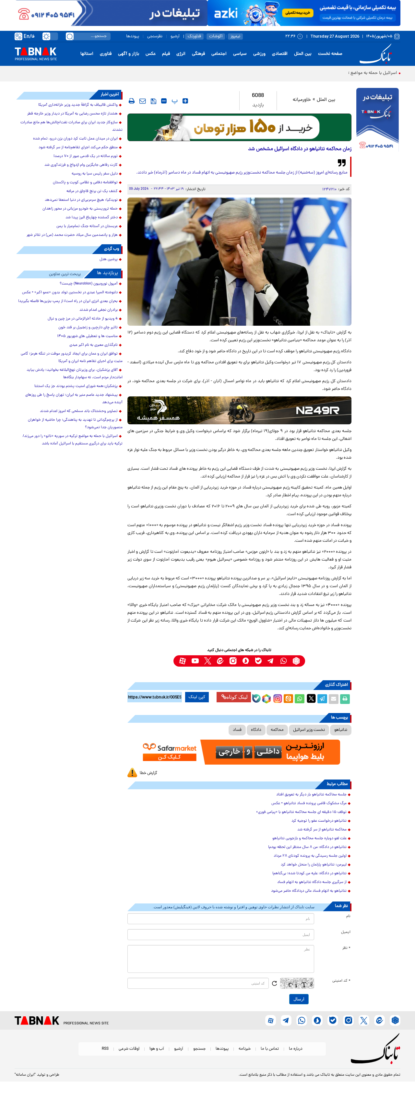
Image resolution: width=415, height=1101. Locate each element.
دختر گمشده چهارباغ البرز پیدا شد (91, 218)
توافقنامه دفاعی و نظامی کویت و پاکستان (85, 183)
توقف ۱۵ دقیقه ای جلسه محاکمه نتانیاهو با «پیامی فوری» (301, 812)
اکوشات (215, 36)
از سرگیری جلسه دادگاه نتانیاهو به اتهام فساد (312, 882)
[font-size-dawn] (164, 100)
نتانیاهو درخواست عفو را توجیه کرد (319, 821)
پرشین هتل (109, 259)
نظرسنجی (154, 36)
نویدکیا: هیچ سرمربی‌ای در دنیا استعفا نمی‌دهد (81, 200)
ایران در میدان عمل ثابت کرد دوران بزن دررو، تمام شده (75, 139)
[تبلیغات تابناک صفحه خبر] (377, 120)
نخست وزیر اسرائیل (309, 730)
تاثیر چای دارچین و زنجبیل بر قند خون (88, 328)
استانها (86, 54)
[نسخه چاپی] (345, 699)
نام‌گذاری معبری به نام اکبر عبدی (93, 345)
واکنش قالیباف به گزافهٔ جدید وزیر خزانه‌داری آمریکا (78, 105)
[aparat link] (182, 661)
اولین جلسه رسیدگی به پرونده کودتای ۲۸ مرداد (310, 856)
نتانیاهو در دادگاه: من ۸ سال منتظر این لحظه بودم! (307, 847)
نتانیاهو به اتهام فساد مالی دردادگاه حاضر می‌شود (309, 891)
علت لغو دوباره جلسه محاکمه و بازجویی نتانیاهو (309, 838)
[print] (131, 100)
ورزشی (259, 54)
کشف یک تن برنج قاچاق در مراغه (92, 191)
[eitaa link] (220, 661)
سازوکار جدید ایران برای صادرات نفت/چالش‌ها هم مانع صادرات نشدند (71, 126)
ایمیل (345, 932)
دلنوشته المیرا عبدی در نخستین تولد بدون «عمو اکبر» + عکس (70, 293)
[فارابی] (239, 127)
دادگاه (256, 730)
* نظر (346, 948)
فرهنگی (198, 54)
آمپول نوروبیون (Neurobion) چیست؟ (89, 284)
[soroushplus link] (246, 661)
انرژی (180, 54)
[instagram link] (233, 661)
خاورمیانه (302, 100)
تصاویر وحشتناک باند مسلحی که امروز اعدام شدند (79, 411)
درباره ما (295, 1049)
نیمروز (235, 36)
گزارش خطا (148, 773)
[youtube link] (195, 661)
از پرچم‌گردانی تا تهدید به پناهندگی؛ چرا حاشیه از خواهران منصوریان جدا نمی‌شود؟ (75, 423)
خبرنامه (245, 1049)
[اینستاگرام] (277, 698)
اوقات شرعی (129, 1049)
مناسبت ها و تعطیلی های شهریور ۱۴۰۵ (87, 336)
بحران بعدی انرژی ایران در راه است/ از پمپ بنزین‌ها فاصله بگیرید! (68, 301)
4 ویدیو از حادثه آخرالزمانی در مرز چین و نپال (83, 319)
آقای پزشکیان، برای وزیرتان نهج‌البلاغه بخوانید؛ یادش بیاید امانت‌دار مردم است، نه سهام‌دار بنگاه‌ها (75, 374)
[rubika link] (296, 661)
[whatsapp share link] (299, 699)
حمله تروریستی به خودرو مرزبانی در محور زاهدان (80, 209)
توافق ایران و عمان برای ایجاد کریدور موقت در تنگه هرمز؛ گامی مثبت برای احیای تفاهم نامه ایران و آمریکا (72, 357)
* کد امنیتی (341, 981)
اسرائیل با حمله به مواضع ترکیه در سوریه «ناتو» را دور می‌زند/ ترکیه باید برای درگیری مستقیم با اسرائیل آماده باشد (73, 440)
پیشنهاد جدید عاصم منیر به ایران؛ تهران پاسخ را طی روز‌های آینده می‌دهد (74, 398)
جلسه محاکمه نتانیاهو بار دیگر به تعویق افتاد (311, 795)
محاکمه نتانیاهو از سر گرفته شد (322, 830)
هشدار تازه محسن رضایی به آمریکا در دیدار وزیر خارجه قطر (72, 114)
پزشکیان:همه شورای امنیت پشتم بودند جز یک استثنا (76, 386)
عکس (151, 54)
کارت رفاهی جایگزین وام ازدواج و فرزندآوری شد (81, 165)
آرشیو (175, 36)
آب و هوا (156, 1049)
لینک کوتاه (237, 697)
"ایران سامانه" (25, 1075)
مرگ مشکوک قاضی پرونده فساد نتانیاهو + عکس (309, 803)
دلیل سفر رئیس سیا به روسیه (95, 174)
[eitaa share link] (288, 699)
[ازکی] (304, 13)
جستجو (199, 1049)
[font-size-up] (185, 100)
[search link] (70, 36)
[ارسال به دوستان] (333, 699)
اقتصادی (280, 54)
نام (348, 916)
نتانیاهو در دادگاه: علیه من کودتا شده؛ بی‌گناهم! (309, 874)
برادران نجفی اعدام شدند (98, 310)
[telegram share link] (322, 699)
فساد (237, 730)
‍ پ (174, 101)
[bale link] (258, 661)
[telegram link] (271, 661)
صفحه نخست (330, 54)
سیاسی (240, 54)
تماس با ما (270, 1049)
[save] (153, 101)
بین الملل (303, 54)
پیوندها (132, 36)
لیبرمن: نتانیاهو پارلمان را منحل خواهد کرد (314, 865)
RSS (105, 1049)
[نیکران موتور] (239, 410)
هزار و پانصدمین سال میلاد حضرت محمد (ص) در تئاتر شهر (72, 235)
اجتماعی (219, 54)
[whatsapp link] (283, 661)
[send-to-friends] (143, 100)
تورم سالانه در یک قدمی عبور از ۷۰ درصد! (85, 156)
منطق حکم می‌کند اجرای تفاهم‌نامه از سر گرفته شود (78, 148)
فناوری (106, 54)
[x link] (208, 661)
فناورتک (194, 36)
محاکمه (277, 730)
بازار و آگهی (128, 54)
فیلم (166, 54)
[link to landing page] (376, 54)
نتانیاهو (340, 730)
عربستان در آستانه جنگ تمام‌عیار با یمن (87, 226)
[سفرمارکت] (239, 752)
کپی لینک (197, 697)
